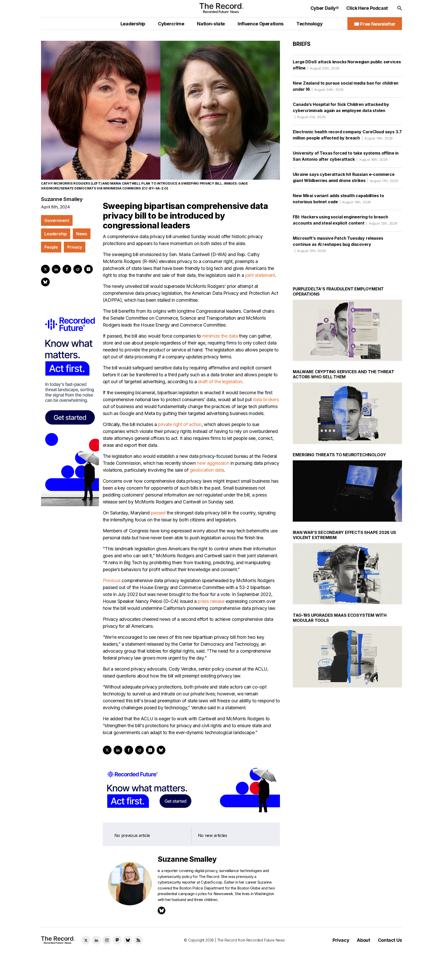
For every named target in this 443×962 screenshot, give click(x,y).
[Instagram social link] (106, 940)
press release (211, 601)
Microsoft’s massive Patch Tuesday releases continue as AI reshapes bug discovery (338, 244)
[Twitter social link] (85, 940)
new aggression (213, 463)
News (81, 233)
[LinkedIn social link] (96, 940)
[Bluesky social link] (127, 940)
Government (56, 220)
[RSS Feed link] (138, 940)
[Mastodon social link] (117, 940)
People (51, 247)
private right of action (180, 424)
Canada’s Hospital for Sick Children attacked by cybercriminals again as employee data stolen (341, 110)
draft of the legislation (220, 381)
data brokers (266, 399)
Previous (111, 580)
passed (158, 512)
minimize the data (220, 336)
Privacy (74, 247)
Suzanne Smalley (62, 199)
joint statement (260, 275)
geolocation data (207, 470)
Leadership (55, 233)
